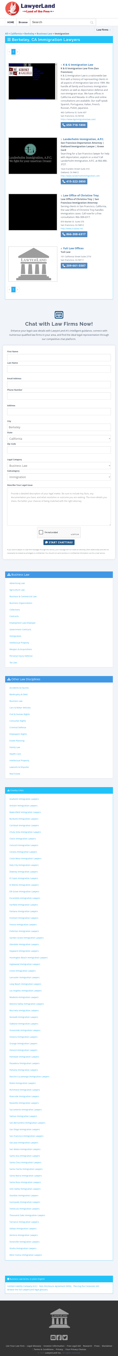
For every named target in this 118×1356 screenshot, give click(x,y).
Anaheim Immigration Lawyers (24, 799)
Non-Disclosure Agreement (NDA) (55, 1286)
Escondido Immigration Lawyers (24, 898)
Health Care (15, 753)
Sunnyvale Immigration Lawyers (24, 1202)
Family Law (14, 747)
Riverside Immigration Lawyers (24, 1096)
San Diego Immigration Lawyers (24, 1129)
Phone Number (14, 389)
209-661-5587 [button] (75, 265)
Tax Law (13, 662)
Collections (14, 609)
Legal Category (14, 459)
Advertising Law (17, 583)
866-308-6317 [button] (75, 234)
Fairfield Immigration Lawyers (23, 904)
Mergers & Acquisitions (20, 649)
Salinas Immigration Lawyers (23, 1116)
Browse (23, 22)
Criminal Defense (17, 727)
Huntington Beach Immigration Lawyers (28, 957)
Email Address (14, 378)
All (6, 33)
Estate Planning (16, 740)
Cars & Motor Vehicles (20, 707)
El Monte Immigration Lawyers (24, 885)
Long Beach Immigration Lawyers (25, 984)
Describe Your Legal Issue (20, 485)
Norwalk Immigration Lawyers (23, 1017)
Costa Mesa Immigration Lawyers (25, 858)
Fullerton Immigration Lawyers (24, 931)
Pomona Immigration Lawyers (23, 1070)
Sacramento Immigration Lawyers (25, 1109)
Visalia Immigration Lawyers (22, 1248)
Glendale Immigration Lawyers (24, 944)
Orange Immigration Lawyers (23, 1043)
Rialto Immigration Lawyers (22, 1083)
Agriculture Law (17, 589)
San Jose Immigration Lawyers (23, 1142)
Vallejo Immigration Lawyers (23, 1228)
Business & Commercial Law (23, 596)
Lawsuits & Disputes (19, 767)
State (9, 432)
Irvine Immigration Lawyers (22, 970)
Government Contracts (20, 629)
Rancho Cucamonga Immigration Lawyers (29, 1076)
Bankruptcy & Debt (18, 694)
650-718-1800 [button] (75, 125)
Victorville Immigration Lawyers (24, 1241)
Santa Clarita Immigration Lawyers (26, 1169)
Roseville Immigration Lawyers (24, 1103)
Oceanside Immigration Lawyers (24, 1030)
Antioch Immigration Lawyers (23, 805)
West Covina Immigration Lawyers (25, 1255)
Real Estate (14, 773)
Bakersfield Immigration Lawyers (25, 812)
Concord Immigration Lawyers (23, 845)
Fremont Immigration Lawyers (23, 918)
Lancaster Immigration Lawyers (24, 977)
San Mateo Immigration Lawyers (24, 1149)
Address (11, 405)
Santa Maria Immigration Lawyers (25, 1175)
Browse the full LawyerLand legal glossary (27, 1289)
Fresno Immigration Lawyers (23, 924)
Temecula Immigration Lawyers (24, 1208)
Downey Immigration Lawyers (23, 871)
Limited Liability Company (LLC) (22, 1286)
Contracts (14, 616)
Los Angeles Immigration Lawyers (25, 990)
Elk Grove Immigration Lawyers (24, 891)
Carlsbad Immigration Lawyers (24, 825)
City (9, 421)
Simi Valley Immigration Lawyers (25, 1188)
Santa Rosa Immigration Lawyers (25, 1182)
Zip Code (11, 443)
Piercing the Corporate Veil (86, 1286)
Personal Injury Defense (21, 656)
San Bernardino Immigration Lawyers (27, 1122)
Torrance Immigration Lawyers (24, 1222)
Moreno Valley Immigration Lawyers (26, 1003)
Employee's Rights (18, 734)
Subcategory (13, 470)
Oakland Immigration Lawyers (23, 1023)
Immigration (15, 636)
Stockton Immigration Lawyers (23, 1195)
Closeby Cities (17, 790)
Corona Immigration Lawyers (23, 851)
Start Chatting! (60, 542)
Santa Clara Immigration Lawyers (25, 1162)
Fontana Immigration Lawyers (23, 911)
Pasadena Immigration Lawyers (24, 1063)
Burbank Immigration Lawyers (23, 818)
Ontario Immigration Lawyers (23, 1036)
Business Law (44, 33)
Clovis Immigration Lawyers (22, 838)
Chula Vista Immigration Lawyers (25, 832)
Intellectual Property (19, 642)
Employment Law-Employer (22, 622)
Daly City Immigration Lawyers (24, 865)
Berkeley (29, 33)
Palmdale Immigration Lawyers (24, 1056)
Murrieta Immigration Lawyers (24, 1010)
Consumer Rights (17, 720)
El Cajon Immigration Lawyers (23, 878)
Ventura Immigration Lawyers (23, 1235)
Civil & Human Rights (19, 714)
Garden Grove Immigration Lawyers (26, 937)
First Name (12, 351)
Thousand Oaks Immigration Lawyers (27, 1215)
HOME (10, 22)
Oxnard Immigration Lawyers (23, 1050)
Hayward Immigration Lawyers (24, 951)
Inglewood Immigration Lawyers (24, 964)
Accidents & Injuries (19, 687)
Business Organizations (20, 603)
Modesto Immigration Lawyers (24, 997)
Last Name (12, 362)
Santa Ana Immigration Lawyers (24, 1155)
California (16, 33)
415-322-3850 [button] (75, 181)
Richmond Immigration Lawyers (24, 1089)
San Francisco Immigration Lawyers (26, 1136)
